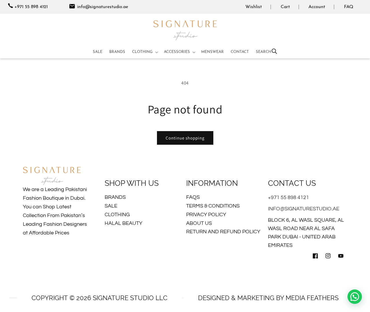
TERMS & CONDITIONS (213, 206)
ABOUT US (199, 223)
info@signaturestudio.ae (102, 7)
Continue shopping (185, 138)
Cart (285, 7)
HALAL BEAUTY (123, 223)
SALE (111, 206)
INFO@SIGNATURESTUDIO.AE (303, 209)
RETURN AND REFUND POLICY (223, 231)
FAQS (193, 197)
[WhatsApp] (354, 296)
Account (316, 7)
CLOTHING (117, 214)
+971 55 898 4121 (31, 7)
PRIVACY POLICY (206, 214)
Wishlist (253, 7)
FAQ (348, 7)
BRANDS (115, 197)
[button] (144, 52)
